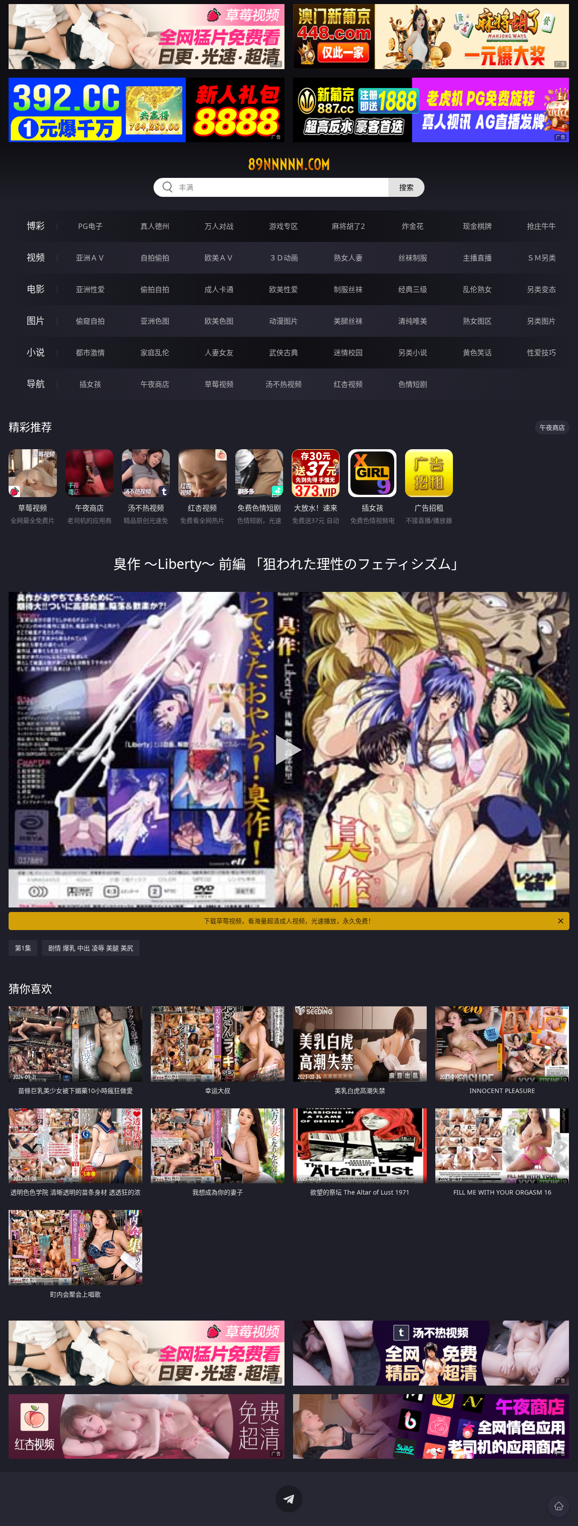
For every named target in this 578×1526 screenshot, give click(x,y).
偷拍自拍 (154, 289)
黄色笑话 (477, 353)
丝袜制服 (412, 258)
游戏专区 (283, 226)
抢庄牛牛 (541, 226)
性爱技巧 (541, 353)
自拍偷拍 (154, 258)
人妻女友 (219, 353)
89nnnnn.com (289, 164)
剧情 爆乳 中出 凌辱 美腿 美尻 (90, 948)
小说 (36, 352)
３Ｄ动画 (283, 258)
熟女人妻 (348, 258)
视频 (36, 257)
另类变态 (541, 289)
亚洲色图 (154, 321)
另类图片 (541, 321)
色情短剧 (412, 384)
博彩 (36, 226)
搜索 (406, 187)
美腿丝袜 (348, 321)
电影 (36, 289)
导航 (36, 384)
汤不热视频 (284, 384)
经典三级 (412, 289)
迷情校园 (348, 353)
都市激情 (90, 353)
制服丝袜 (348, 289)
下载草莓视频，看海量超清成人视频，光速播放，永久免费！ (289, 921)
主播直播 (477, 258)
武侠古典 (283, 353)
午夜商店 (154, 384)
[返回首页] (558, 1506)
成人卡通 (219, 289)
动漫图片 (283, 321)
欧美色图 (219, 321)
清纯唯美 (412, 321)
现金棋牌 (477, 226)
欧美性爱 (283, 289)
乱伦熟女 (477, 289)
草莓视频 (219, 384)
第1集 (23, 948)
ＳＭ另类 (541, 258)
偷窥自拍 (90, 321)
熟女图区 (477, 321)
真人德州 (154, 226)
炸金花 (413, 226)
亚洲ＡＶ (90, 258)
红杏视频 (348, 384)
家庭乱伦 (154, 353)
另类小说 (412, 353)
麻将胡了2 (348, 226)
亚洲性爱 (90, 289)
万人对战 (219, 226)
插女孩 (90, 384)
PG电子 (90, 226)
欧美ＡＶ (219, 258)
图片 (36, 321)
